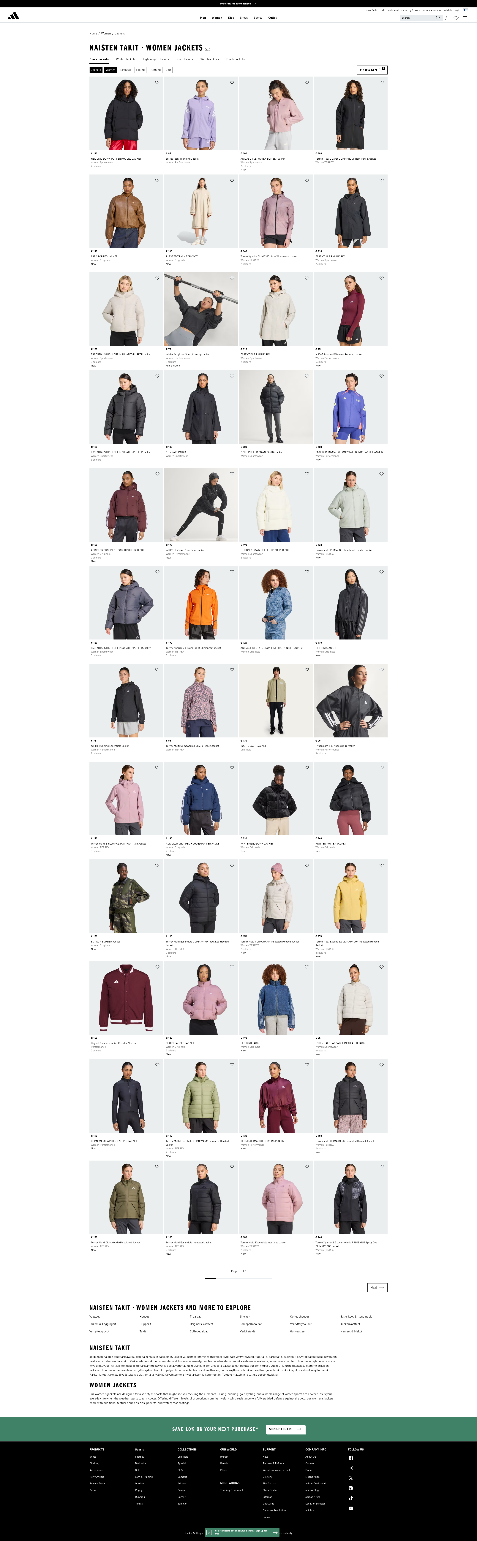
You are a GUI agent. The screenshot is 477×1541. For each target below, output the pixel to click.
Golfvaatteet (297, 1331)
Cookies (226, 1533)
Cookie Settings (194, 1533)
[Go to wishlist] (456, 17)
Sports (258, 17)
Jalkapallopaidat (251, 1324)
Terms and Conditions (263, 1533)
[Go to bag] (465, 17)
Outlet (272, 17)
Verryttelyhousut (301, 1324)
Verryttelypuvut (99, 1331)
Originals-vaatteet (201, 1324)
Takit (143, 1331)
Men (203, 17)
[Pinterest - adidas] (368, 1489)
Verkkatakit (247, 1331)
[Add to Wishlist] (157, 83)
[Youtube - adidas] (368, 1509)
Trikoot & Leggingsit (102, 1324)
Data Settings (212, 1533)
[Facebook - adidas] (368, 1458)
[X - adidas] (368, 1479)
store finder (372, 10)
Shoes (244, 17)
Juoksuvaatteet (350, 1324)
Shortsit (245, 1316)
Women (217, 17)
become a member (432, 10)
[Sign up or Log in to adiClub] (447, 17)
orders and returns (397, 10)
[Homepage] (13, 16)
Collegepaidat (199, 1331)
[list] (238, 59)
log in (457, 10)
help (383, 10)
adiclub (448, 10)
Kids (231, 17)
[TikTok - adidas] (368, 1499)
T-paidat (195, 1316)
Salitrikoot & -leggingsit (356, 1316)
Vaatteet (94, 1316)
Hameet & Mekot (351, 1331)
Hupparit (145, 1324)
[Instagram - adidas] (368, 1469)
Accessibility (284, 1533)
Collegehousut (299, 1316)
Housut (144, 1316)
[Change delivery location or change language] (466, 10)
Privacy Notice (241, 1533)
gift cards (415, 10)
